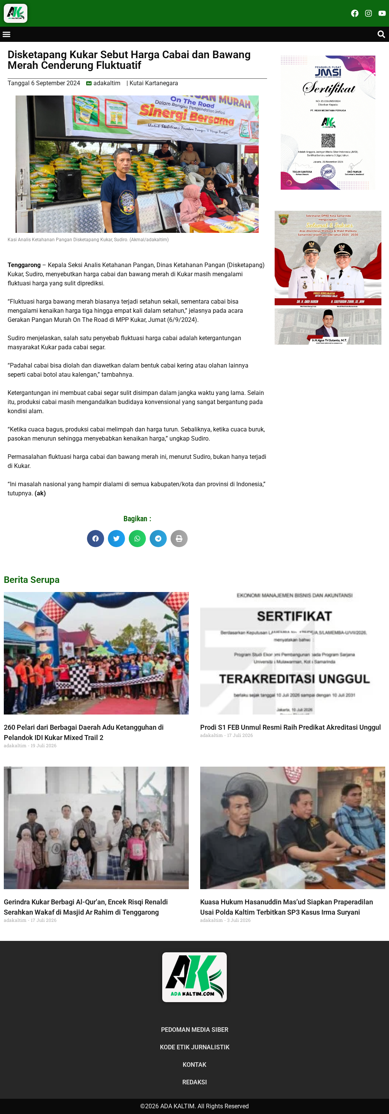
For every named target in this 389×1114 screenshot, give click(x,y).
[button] (6, 34)
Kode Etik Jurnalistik (194, 1047)
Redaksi (194, 1082)
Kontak (194, 1064)
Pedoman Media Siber (194, 1029)
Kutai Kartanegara (154, 83)
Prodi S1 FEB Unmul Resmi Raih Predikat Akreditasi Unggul (290, 727)
